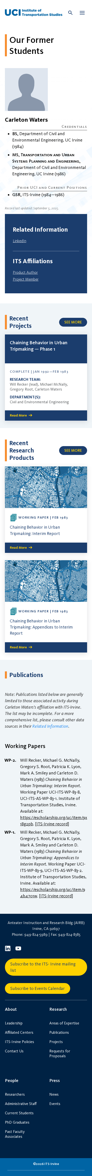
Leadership (14, 1023)
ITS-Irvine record (52, 824)
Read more (18, 415)
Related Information (50, 726)
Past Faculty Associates (15, 1134)
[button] (82, 13)
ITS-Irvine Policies (19, 1041)
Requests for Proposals (59, 1053)
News (54, 1094)
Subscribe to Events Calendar (37, 988)
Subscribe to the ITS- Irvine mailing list (43, 967)
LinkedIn (19, 240)
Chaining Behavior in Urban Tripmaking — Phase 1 (38, 346)
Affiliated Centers (19, 1032)
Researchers (15, 1094)
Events (54, 1103)
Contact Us (14, 1051)
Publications (59, 1032)
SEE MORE (73, 322)
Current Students (19, 1113)
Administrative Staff (21, 1103)
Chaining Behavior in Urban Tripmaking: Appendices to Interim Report (41, 627)
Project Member (26, 279)
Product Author (25, 272)
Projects (56, 1041)
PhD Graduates (17, 1122)
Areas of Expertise (64, 1023)
